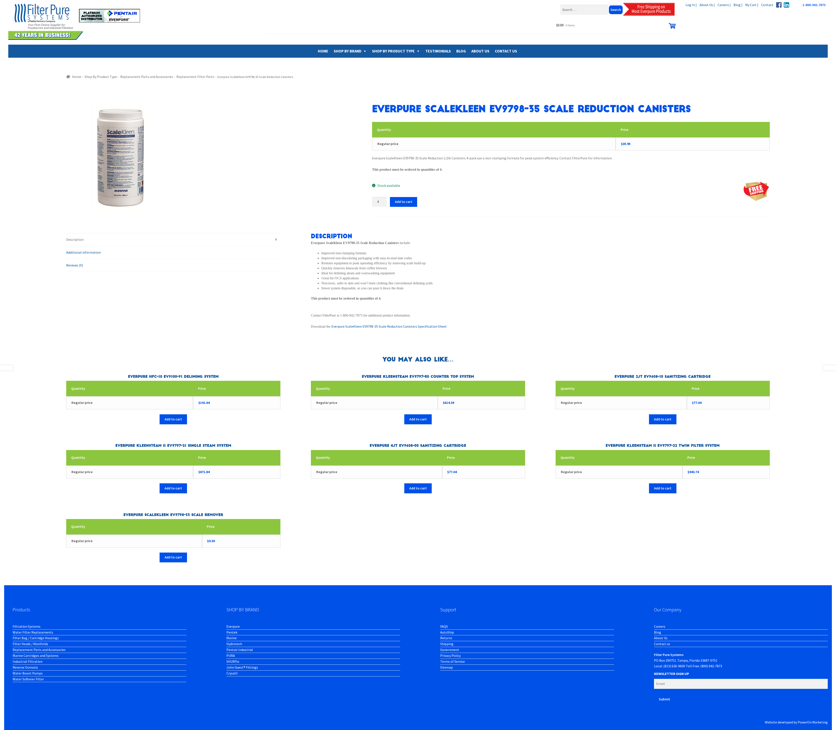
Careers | (724, 5)
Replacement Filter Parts (195, 76)
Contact (767, 5)
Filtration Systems (26, 626)
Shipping (446, 644)
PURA (230, 655)
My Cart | (751, 5)
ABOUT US (480, 51)
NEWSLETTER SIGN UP (671, 673)
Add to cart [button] (173, 419)
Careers (659, 626)
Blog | (737, 5)
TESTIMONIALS (438, 51)
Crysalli (232, 673)
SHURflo (232, 661)
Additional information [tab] (83, 252)
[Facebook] (779, 5)
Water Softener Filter (28, 679)
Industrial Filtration (27, 661)
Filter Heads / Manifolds (30, 644)
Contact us (662, 644)
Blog (657, 632)
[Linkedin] (786, 5)
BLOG (461, 51)
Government (449, 649)
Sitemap (446, 667)
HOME (323, 51)
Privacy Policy (450, 655)
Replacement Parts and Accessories (146, 76)
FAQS (444, 626)
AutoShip (447, 632)
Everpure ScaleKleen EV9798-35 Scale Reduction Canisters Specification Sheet (389, 326)
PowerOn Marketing (813, 722)
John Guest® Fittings (242, 667)
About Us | (707, 5)
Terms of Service (452, 661)
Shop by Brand (347, 51)
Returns (446, 638)
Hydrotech (234, 644)
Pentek (231, 632)
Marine (231, 638)
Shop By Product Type (393, 51)
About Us (660, 638)
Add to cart (403, 201)
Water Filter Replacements (33, 632)
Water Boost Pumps (28, 673)
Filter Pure (76, 21)
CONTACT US (506, 51)
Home (76, 76)
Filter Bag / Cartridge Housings (36, 638)
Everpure (233, 626)
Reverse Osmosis (25, 667)
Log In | (691, 5)
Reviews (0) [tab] (74, 265)
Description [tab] (75, 239)
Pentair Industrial (239, 649)
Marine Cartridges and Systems (36, 655)
